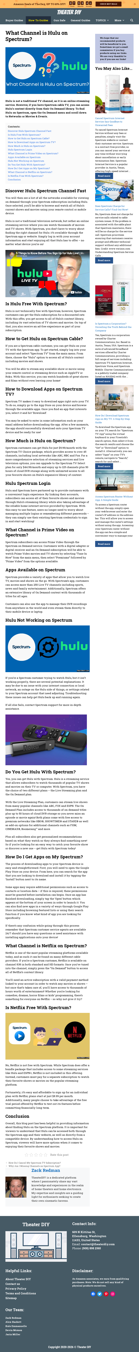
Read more (104, 175)
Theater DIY (69, 12)
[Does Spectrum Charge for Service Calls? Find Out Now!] (114, 191)
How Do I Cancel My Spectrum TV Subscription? (35, 1162)
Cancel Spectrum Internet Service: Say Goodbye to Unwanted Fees (109, 122)
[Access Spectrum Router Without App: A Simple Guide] (114, 481)
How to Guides (38, 20)
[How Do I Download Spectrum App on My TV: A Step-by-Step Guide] (114, 398)
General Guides (80, 20)
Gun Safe (59, 20)
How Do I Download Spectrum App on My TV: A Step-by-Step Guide (112, 419)
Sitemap (11, 1298)
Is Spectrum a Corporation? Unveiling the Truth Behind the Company (113, 327)
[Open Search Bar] (131, 20)
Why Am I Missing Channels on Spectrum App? (34, 1166)
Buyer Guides (14, 20)
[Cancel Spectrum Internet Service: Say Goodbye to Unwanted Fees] (114, 94)
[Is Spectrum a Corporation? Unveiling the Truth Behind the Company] (114, 292)
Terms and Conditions (20, 1293)
